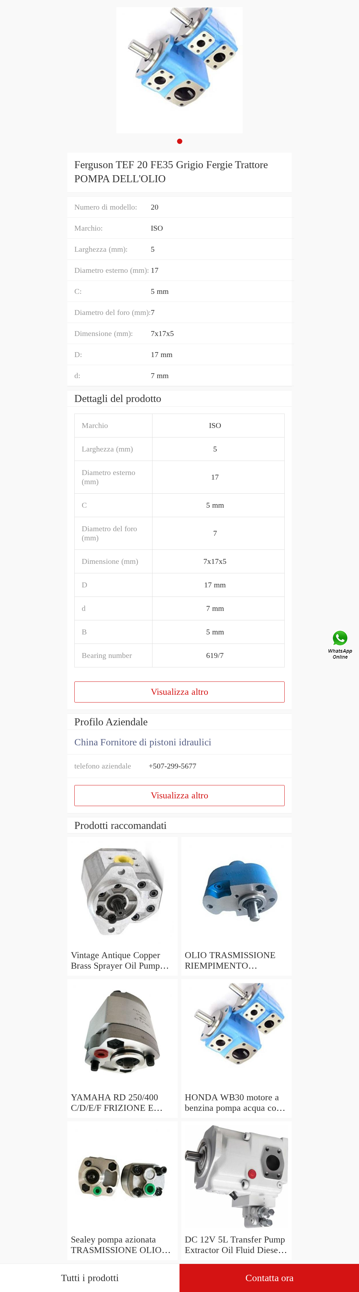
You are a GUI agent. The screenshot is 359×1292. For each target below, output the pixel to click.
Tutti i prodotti (90, 1277)
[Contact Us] (340, 646)
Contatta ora (269, 1277)
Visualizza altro (179, 692)
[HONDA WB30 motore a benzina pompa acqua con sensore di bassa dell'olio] (236, 1087)
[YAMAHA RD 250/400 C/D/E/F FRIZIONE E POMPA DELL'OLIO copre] (122, 1087)
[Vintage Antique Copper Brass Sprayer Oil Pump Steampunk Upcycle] (122, 945)
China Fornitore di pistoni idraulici (142, 742)
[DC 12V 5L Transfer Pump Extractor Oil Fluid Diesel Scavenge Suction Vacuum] (236, 1229)
